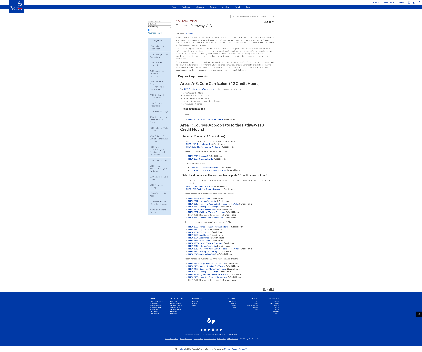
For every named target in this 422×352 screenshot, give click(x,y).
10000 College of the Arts (159, 194)
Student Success (176, 298)
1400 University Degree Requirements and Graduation (158, 85)
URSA (234, 307)
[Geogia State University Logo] (16, 6)
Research (213, 7)
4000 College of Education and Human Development (159, 138)
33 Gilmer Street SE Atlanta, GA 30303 (214, 335)
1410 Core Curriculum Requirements (199, 89)
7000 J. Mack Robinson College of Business (158, 168)
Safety (277, 313)
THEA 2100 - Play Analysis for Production (203, 147)
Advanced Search (155, 33)
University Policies (155, 305)
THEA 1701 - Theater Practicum (204, 167)
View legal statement (186, 339)
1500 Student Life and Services (157, 96)
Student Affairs (274, 303)
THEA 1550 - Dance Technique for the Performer (209, 227)
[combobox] (252, 16)
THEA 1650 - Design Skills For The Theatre (206, 263)
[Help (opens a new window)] (273, 22)
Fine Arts (189, 33)
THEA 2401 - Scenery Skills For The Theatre (207, 266)
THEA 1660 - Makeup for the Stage (203, 206)
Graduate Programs (176, 305)
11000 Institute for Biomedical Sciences (158, 202)
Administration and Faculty (158, 210)
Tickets (256, 301)
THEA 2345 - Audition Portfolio (201, 209)
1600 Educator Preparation (156, 104)
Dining (277, 309)
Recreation (275, 311)
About (174, 7)
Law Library (173, 311)
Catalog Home (156, 40)
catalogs (181, 349)
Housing (276, 305)
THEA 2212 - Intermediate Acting (202, 201)
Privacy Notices (198, 339)
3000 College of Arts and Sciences (159, 129)
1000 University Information (157, 47)
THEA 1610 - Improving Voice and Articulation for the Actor (213, 204)
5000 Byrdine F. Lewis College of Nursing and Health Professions (158, 151)
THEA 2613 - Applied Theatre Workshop (205, 217)
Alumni (401, 2)
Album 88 (233, 303)
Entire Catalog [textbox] (152, 24)
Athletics (225, 7)
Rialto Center (232, 301)
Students (376, 2)
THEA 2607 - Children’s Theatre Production (207, 212)
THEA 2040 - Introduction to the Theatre (205, 119)
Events (277, 301)
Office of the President (156, 307)
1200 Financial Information (156, 63)
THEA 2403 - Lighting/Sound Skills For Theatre (208, 274)
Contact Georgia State (156, 301)
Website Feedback (232, 339)
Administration (154, 311)
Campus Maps (154, 309)
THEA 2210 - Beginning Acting (199, 144)
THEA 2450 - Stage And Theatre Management (208, 277)
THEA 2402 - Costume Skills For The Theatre (207, 269)
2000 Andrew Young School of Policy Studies (158, 119)
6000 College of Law (158, 160)
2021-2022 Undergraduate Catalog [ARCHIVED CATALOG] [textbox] (249, 16)
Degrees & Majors (175, 303)
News (256, 309)
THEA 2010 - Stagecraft (198, 156)
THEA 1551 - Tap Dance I (199, 229)
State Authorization (210, 339)
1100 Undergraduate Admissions (159, 55)
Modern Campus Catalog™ (235, 349)
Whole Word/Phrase (156, 30)
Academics (186, 7)
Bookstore (173, 313)
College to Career (175, 307)
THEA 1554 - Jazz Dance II (199, 237)
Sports (256, 303)
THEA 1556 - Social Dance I (199, 198)
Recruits (255, 307)
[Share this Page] (267, 22)
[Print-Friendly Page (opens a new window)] (270, 22)
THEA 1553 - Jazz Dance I (199, 235)
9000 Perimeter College (157, 186)
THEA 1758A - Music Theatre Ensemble (205, 243)
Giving (248, 7)
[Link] (414, 2)
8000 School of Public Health (159, 178)
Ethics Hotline (221, 339)
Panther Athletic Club (252, 305)
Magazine (195, 301)
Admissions (200, 7)
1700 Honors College (159, 111)
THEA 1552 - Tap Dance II (199, 232)
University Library (175, 309)
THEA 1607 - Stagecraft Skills (200, 159)
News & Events (154, 313)
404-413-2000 (232, 335)
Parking (276, 307)
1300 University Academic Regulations (157, 73)
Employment (154, 303)
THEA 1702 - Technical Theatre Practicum (208, 170)
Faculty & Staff (389, 2)
